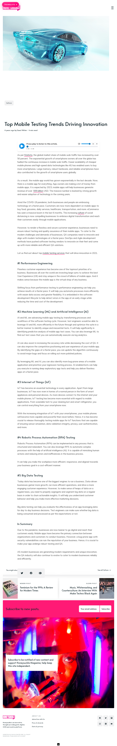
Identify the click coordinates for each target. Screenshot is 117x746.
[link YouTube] (111, 723)
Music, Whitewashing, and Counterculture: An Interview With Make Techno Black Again (79, 590)
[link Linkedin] (105, 723)
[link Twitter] (105, 718)
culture (81, 212)
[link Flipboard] (111, 718)
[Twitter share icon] (22, 573)
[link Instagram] (99, 723)
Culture (9, 103)
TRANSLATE (10, 5)
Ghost (23, 736)
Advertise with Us (38, 719)
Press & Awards (37, 723)
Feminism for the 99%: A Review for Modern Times (36, 589)
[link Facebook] (99, 718)
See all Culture (103, 570)
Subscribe (106, 609)
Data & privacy (37, 726)
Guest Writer (22, 130)
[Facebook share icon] (31, 573)
